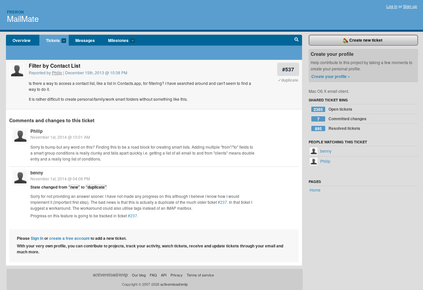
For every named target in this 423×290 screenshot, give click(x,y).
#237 (222, 202)
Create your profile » (330, 76)
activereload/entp (110, 275)
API (164, 274)
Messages (85, 40)
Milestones (115, 40)
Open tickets (333, 109)
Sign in (37, 238)
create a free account (69, 238)
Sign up (410, 6)
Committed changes (342, 119)
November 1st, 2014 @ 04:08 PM (60, 178)
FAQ (153, 274)
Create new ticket (365, 40)
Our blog (139, 274)
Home (315, 190)
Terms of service (200, 274)
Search (296, 40)
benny (36, 172)
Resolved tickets (338, 128)
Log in (392, 6)
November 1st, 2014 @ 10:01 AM (60, 137)
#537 (288, 69)
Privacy (177, 274)
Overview (21, 40)
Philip (57, 72)
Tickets (49, 40)
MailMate (23, 18)
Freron (15, 12)
